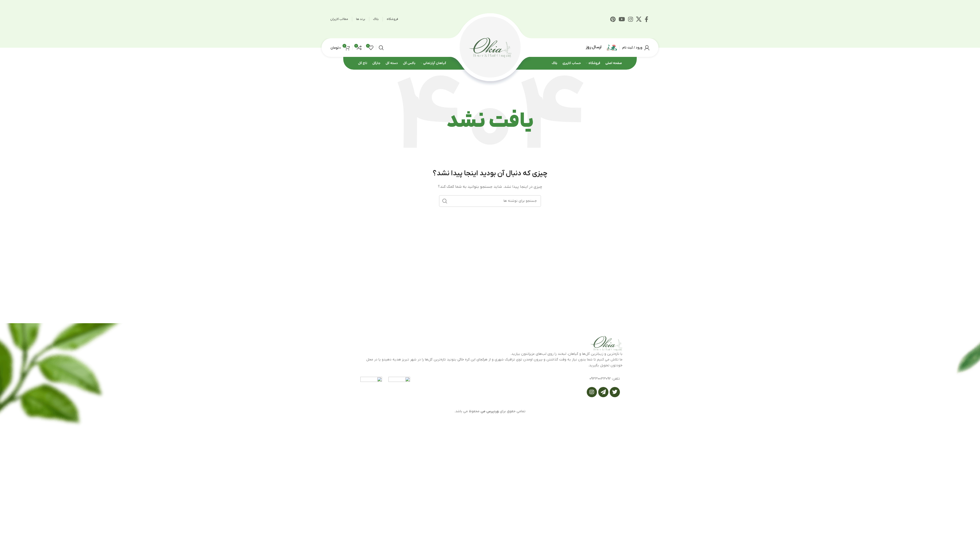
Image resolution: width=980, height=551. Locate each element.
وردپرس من (490, 411)
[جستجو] (381, 48)
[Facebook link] (646, 19)
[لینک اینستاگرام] (630, 19)
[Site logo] (490, 47)
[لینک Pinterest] (613, 19)
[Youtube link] (622, 19)
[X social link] (638, 19)
